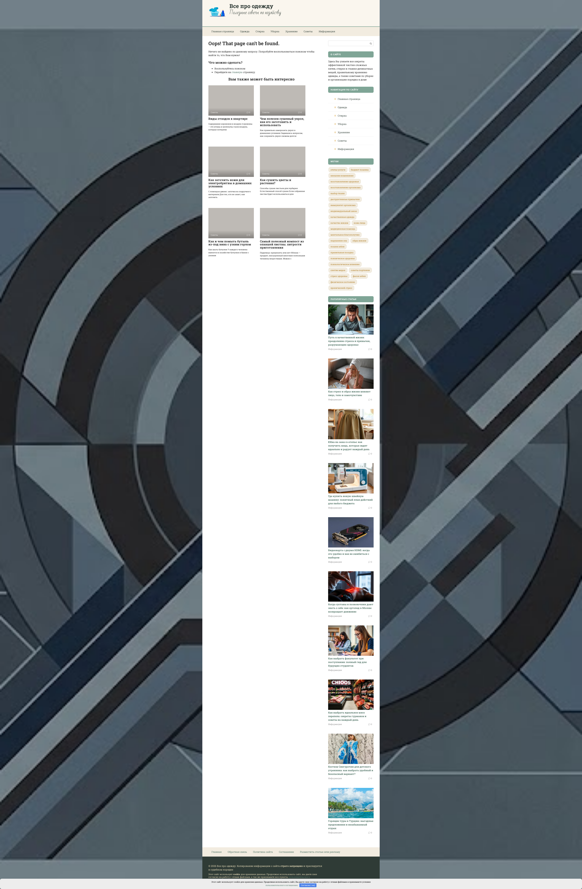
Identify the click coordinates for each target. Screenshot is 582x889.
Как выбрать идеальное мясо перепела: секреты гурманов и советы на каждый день (347, 716)
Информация (327, 31)
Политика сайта (263, 851)
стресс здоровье (339, 276)
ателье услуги (338, 169)
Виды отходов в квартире (228, 119)
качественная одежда (342, 217)
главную (237, 72)
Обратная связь (237, 851)
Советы (308, 31)
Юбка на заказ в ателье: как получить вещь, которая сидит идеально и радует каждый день (349, 445)
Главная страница (222, 31)
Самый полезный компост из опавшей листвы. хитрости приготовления (282, 244)
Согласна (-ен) (308, 885)
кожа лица (359, 222)
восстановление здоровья (345, 181)
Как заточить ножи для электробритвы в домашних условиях (230, 183)
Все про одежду (251, 6)
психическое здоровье (343, 258)
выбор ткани (338, 193)
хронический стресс (341, 287)
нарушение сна (339, 240)
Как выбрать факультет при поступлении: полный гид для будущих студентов (347, 662)
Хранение (291, 31)
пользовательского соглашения (282, 885)
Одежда (244, 31)
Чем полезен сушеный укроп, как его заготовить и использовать (282, 122)
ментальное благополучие (345, 234)
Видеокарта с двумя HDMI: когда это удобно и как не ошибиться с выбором (349, 554)
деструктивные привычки (345, 199)
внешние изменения (342, 175)
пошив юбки (338, 246)
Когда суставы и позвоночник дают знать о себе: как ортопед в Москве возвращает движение (350, 608)
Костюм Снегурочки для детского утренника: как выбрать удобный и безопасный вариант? (350, 770)
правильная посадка (342, 252)
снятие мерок (338, 270)
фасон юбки (359, 276)
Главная (216, 851)
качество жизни (339, 222)
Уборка (275, 31)
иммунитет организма (343, 205)
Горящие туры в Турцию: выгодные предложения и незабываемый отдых (350, 824)
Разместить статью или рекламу (320, 851)
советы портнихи (360, 270)
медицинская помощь (343, 228)
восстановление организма (346, 187)
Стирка (260, 31)
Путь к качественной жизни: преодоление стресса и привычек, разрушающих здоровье (349, 341)
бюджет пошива (360, 169)
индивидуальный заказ (344, 211)
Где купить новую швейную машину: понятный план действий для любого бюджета (350, 499)
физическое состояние (343, 282)
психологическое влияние (345, 264)
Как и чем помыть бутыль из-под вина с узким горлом (229, 242)
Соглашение (286, 851)
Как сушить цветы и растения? (275, 181)
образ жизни (359, 240)
